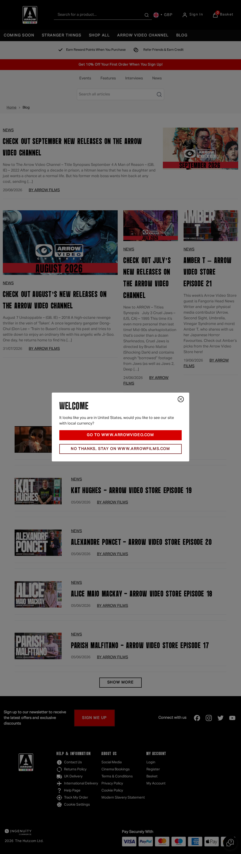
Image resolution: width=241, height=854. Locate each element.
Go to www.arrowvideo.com (120, 435)
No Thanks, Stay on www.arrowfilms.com (120, 449)
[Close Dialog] (181, 399)
